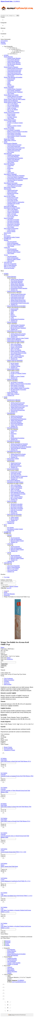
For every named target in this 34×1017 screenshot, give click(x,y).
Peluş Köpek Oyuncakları (14, 133)
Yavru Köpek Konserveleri (14, 70)
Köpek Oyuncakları (9, 128)
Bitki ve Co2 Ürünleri (9, 266)
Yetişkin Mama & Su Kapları (14, 96)
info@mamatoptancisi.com (19, 982)
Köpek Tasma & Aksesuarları (11, 112)
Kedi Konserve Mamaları (10, 143)
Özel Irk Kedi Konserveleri (18, 410)
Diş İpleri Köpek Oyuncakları (18, 389)
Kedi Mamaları (8, 153)
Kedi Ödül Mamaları (9, 164)
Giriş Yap (3, 588)
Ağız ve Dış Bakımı (12, 103)
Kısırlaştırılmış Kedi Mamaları (15, 158)
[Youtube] (7, 945)
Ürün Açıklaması (8, 678)
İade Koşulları (7, 684)
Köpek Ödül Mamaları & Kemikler (13, 77)
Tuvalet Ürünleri (11, 121)
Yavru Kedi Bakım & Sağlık (18, 493)
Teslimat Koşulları (12, 958)
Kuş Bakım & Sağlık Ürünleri (12, 237)
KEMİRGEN (7, 238)
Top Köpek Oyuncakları (13, 130)
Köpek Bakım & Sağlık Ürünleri (12, 102)
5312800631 (21, 980)
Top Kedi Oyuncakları (13, 221)
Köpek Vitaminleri (9, 87)
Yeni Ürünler (10, 968)
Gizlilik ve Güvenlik (12, 964)
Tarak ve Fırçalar (11, 108)
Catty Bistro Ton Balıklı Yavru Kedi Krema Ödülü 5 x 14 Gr (16, 895)
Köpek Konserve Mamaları (11, 67)
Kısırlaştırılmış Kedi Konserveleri (16, 147)
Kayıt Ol (9, 588)
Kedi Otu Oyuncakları (13, 225)
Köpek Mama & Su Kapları (11, 95)
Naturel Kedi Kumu (12, 190)
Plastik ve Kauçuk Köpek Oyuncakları (17, 131)
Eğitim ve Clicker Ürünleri (14, 125)
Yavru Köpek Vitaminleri (13, 90)
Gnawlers (3, 774)
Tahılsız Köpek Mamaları (13, 62)
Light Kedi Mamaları (12, 161)
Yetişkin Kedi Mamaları (13, 155)
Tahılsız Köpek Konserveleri (14, 74)
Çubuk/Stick (10, 80)
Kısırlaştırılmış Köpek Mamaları (19, 288)
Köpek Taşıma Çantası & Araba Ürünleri (14, 99)
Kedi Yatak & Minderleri (10, 206)
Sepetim (9, 973)
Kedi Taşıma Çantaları (10, 187)
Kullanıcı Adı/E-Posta (6, 580)
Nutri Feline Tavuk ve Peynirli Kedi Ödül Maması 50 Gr (15, 821)
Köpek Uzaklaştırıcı (16, 354)
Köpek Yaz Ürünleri (9, 139)
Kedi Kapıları (7, 233)
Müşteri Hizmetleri (12, 971)
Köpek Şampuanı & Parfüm (18, 351)
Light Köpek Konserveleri (14, 71)
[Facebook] (7, 942)
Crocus (2, 850)
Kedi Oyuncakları (8, 218)
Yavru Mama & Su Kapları (14, 98)
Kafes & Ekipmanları (12, 243)
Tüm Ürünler (10, 65)
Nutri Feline (4, 760)
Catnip (9, 171)
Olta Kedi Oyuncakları (13, 219)
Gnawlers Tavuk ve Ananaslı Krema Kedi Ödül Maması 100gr (17, 776)
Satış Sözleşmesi (11, 961)
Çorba (8, 169)
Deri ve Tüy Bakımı (12, 109)
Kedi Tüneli (14, 511)
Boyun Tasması (11, 114)
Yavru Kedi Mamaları (13, 156)
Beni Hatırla (6, 586)
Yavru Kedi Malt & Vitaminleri (15, 177)
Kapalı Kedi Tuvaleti (12, 197)
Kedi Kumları (7, 189)
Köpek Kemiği (11, 78)
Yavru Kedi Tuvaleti (12, 200)
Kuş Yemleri (7, 235)
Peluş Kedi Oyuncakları (13, 224)
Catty (2, 894)
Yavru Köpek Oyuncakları (14, 134)
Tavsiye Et (10, 674)
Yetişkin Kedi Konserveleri (14, 144)
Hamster (6, 240)
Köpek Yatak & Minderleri (11, 100)
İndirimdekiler (11, 970)
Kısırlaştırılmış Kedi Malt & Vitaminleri (17, 178)
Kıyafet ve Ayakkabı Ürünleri (15, 122)
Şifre (2, 583)
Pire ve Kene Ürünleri (16, 357)
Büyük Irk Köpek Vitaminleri (15, 92)
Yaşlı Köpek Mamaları (16, 287)
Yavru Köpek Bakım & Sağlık (18, 353)
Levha (9, 124)
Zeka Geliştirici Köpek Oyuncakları (16, 136)
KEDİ (5, 142)
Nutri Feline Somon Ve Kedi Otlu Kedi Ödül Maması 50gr (16, 806)
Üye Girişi (6, 577)
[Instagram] (7, 941)
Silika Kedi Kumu (12, 191)
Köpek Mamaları (8, 56)
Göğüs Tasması (11, 115)
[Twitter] (6, 944)
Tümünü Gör (14, 289)
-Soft (9, 1014)
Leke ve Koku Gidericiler (17, 356)
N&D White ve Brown (10, 140)
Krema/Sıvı (10, 168)
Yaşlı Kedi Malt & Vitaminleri (15, 180)
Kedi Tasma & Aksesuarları (11, 228)
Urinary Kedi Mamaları (17, 424)
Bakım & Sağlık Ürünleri (13, 244)
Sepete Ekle (4, 664)
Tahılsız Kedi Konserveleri (14, 149)
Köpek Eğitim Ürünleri (10, 120)
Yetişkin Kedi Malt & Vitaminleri (16, 175)
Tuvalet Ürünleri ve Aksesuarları (15, 202)
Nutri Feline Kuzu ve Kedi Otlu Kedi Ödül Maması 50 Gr (16, 761)
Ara (18, 15)
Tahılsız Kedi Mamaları (13, 159)
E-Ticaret (13, 1014)
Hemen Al (3, 665)
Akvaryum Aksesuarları (10, 263)
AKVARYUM (8, 262)
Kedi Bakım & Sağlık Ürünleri (12, 208)
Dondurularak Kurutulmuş (17, 319)
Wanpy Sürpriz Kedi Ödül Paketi (9, 866)
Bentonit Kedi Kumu (12, 193)
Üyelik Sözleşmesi (12, 959)
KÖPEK (6, 55)
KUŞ (5, 234)
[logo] (17, 14)
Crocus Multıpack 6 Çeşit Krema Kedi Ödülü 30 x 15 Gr (15, 881)
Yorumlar (6, 681)
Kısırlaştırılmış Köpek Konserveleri (20, 303)
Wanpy (2, 647)
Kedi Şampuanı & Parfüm (17, 492)
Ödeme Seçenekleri (9, 680)
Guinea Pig (7, 247)
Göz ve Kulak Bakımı (13, 105)
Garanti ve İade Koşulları (13, 962)
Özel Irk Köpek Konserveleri (18, 301)
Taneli (8, 81)
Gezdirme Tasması (12, 117)
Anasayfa (6, 591)
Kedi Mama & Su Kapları (10, 183)
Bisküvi (9, 84)
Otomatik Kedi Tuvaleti (13, 203)
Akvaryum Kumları (9, 268)
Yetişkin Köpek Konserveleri (14, 68)
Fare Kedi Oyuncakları (13, 222)
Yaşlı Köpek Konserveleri (14, 73)
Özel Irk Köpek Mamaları (14, 64)
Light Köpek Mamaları (13, 61)
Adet (2, 660)
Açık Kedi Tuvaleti (12, 199)
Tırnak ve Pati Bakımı (13, 106)
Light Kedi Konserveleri (13, 150)
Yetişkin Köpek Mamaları (14, 58)
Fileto (8, 83)
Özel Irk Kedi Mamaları (17, 423)
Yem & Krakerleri (12, 241)
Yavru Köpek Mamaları (13, 59)
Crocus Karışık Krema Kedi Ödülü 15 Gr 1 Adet (13, 852)
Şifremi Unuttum (13, 586)
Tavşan (6, 255)
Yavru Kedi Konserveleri (13, 146)
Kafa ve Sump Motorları (10, 265)
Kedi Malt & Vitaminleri (10, 174)
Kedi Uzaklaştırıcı (15, 495)
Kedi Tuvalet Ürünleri (9, 196)
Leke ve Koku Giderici (17, 496)
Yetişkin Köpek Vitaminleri (14, 89)
